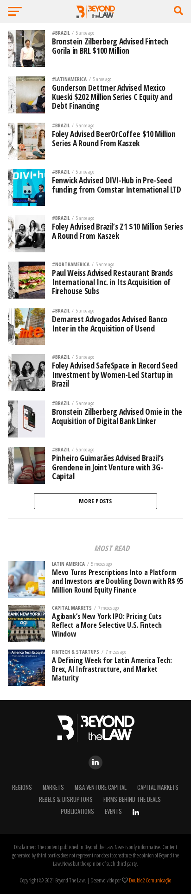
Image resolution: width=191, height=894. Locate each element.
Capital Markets (157, 787)
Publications (77, 811)
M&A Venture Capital (101, 787)
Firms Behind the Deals (132, 799)
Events (113, 811)
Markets (53, 787)
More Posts (95, 501)
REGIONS (22, 787)
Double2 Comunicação (150, 880)
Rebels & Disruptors (66, 799)
